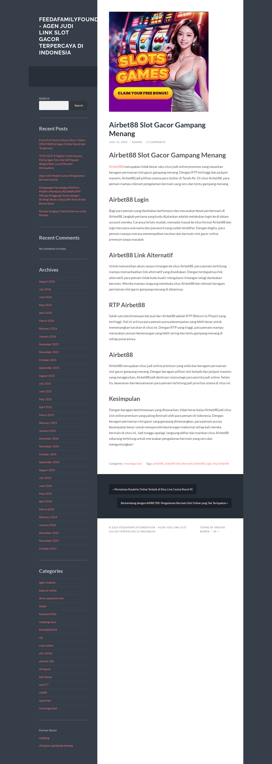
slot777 (44, 684)
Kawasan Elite (47, 614)
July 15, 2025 (118, 142)
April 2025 (45, 407)
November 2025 (49, 352)
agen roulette (47, 582)
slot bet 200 (46, 661)
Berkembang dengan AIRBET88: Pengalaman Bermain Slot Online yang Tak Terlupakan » (174, 503)
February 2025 (48, 422)
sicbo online (46, 645)
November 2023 (49, 540)
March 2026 (46, 320)
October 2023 (47, 548)
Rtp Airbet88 (221, 463)
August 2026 (47, 281)
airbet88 (158, 463)
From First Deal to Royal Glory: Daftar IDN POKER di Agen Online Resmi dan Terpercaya (62, 144)
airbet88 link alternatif (178, 463)
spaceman (45, 700)
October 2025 (47, 360)
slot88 (43, 692)
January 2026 (47, 336)
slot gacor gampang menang (56, 745)
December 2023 (49, 532)
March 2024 (46, 509)
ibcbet (43, 606)
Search (44, 98)
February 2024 (48, 517)
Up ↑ (216, 531)
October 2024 (47, 454)
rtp (41, 637)
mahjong (44, 738)
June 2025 (45, 391)
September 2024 (49, 462)
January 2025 (47, 430)
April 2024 (45, 501)
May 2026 (45, 305)
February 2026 (48, 328)
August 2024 (47, 470)
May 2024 (45, 493)
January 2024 (47, 525)
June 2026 (45, 297)
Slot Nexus (45, 677)
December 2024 (49, 438)
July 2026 (45, 289)
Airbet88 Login (203, 463)
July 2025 (45, 383)
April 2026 (45, 312)
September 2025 (49, 367)
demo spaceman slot (51, 598)
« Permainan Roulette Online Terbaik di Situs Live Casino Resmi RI (153, 489)
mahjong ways (47, 622)
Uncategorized (48, 708)
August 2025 (47, 375)
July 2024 (45, 477)
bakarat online (48, 590)
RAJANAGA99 (48, 629)
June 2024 (45, 485)
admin (137, 142)
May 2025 (45, 399)
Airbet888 (116, 167)
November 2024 (49, 446)
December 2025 (49, 344)
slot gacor (45, 669)
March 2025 (46, 415)
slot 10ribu (45, 653)
